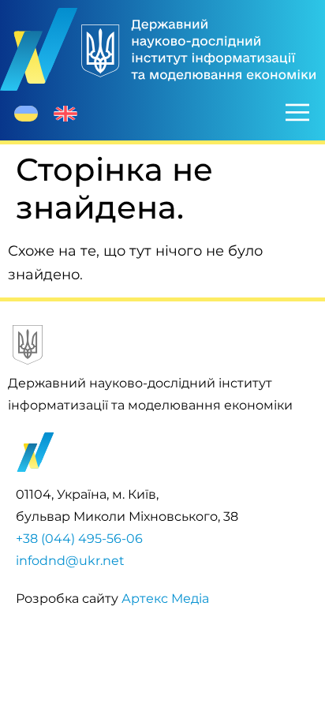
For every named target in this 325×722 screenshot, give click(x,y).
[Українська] (26, 114)
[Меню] (297, 112)
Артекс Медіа (165, 598)
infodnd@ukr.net (70, 560)
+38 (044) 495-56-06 (79, 538)
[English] (65, 114)
